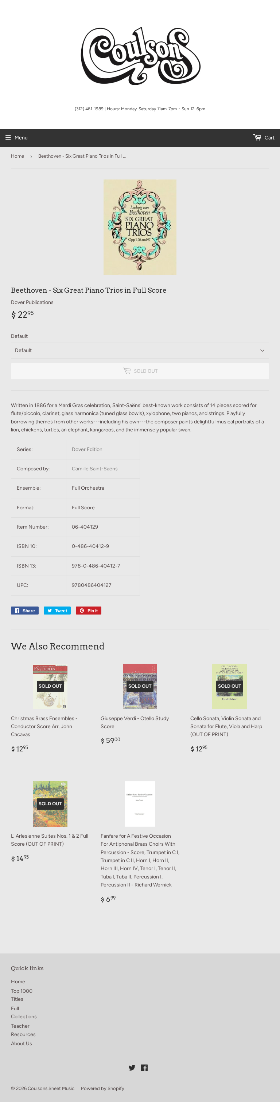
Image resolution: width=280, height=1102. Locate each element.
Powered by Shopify (102, 1088)
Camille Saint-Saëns (95, 469)
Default (19, 336)
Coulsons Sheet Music (51, 1088)
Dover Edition (87, 449)
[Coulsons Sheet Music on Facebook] (144, 1069)
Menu (21, 138)
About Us (21, 1043)
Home (17, 156)
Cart (269, 138)
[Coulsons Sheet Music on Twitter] (132, 1069)
